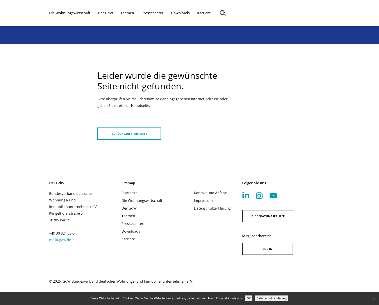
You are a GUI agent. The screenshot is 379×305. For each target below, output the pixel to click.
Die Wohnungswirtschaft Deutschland (292, 13)
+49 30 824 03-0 (62, 233)
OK (249, 298)
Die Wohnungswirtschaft (142, 200)
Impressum (203, 200)
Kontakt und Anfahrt (211, 192)
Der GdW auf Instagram (259, 195)
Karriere (128, 239)
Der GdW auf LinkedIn (246, 195)
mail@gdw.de (60, 239)
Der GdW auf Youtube (273, 195)
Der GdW (129, 208)
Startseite (130, 192)
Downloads (131, 231)
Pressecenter (132, 223)
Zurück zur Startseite (129, 134)
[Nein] (373, 298)
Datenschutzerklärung (212, 208)
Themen (128, 216)
